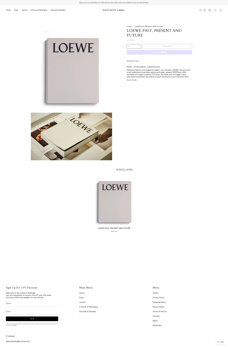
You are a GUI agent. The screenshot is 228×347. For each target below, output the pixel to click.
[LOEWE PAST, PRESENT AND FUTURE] (114, 200)
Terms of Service (160, 311)
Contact (156, 316)
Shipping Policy (159, 302)
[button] (16, 10)
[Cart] (220, 10)
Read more (132, 80)
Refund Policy (158, 307)
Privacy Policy (46, 324)
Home (129, 27)
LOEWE (175, 70)
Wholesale (157, 325)
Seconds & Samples (87, 311)
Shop (81, 297)
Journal (82, 302)
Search (156, 293)
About (155, 321)
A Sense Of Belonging (88, 307)
